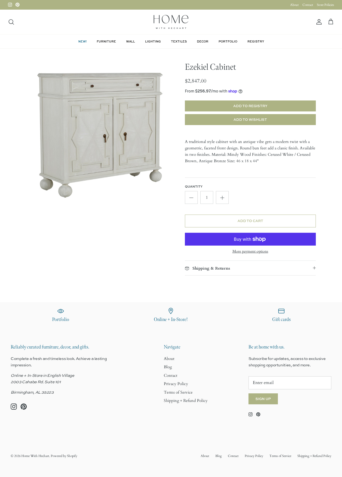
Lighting (153, 41)
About (294, 5)
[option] (99, 135)
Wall (130, 41)
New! (82, 41)
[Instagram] (10, 5)
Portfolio (228, 41)
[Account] (318, 22)
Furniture (106, 41)
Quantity (194, 186)
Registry (255, 41)
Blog (168, 367)
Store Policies (325, 5)
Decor (202, 41)
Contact (307, 5)
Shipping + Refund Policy (186, 400)
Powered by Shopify (64, 456)
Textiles (179, 41)
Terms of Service (178, 392)
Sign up (263, 398)
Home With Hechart (35, 456)
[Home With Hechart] (171, 22)
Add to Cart (250, 220)
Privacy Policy (176, 383)
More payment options (250, 251)
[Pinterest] (17, 5)
